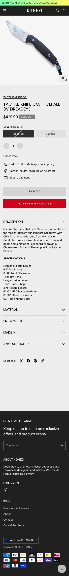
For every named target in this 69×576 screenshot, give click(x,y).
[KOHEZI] (34, 10)
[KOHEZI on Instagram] (5, 490)
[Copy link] (42, 361)
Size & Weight (14, 321)
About (7, 514)
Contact (8, 519)
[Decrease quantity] (6, 146)
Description (13, 222)
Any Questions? (16, 344)
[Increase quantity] (20, 146)
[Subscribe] (61, 445)
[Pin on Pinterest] (35, 361)
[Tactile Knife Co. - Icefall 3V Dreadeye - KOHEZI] (34, 50)
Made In (9, 332)
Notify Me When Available (34, 203)
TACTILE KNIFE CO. (15, 97)
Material (10, 309)
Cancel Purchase (13, 525)
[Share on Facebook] (28, 361)
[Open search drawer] (57, 10)
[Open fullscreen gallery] (62, 78)
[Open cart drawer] (64, 10)
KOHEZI (29, 547)
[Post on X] (21, 361)
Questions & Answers (16, 508)
